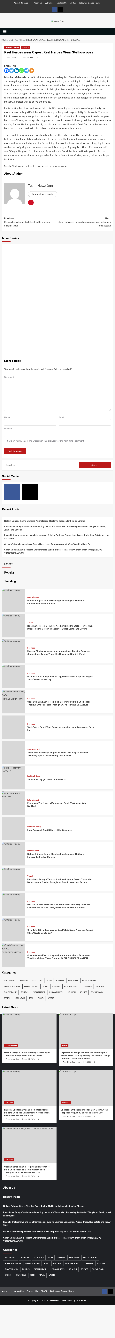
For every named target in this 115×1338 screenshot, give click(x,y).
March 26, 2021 (28, 58)
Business (31, 648)
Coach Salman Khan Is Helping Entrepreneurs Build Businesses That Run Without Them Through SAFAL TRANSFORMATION (53, 551)
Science (83, 992)
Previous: (27, 222)
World (51, 998)
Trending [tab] (10, 581)
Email (62, 417)
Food (45, 986)
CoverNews (66, 1300)
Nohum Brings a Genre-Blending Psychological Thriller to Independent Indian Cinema (44, 521)
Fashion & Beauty (34, 776)
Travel (30, 623)
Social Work (97, 992)
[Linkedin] (16, 70)
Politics (24, 992)
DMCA (73, 3)
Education (73, 980)
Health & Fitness (12, 47)
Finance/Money (31, 986)
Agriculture (9, 980)
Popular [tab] (9, 572)
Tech (38, 749)
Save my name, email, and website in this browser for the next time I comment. (46, 441)
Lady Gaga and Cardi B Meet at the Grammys (49, 830)
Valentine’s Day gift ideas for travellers (46, 779)
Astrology (37, 980)
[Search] (111, 31)
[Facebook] (6, 70)
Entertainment (33, 597)
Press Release (39, 992)
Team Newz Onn (12, 58)
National (100, 986)
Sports (7, 998)
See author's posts (42, 194)
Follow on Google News (89, 3)
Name (8, 417)
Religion (72, 992)
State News (20, 998)
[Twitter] (11, 70)
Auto (49, 980)
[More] (32, 70)
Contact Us (61, 3)
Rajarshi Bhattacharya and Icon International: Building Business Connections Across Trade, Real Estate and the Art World (56, 537)
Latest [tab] (8, 564)
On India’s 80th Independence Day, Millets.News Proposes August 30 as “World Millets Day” (48, 544)
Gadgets (56, 986)
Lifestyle (25, 47)
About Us (38, 3)
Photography (10, 992)
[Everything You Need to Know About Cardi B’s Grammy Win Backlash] (13, 797)
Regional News (56, 992)
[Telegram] (26, 70)
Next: (84, 222)
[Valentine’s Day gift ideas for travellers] (13, 771)
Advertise (49, 3)
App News (31, 749)
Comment (9, 377)
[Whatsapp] (21, 70)
